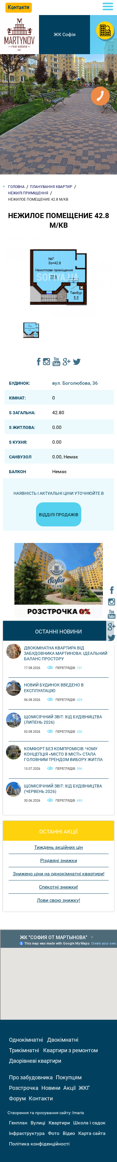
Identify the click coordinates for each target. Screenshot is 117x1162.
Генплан (18, 1123)
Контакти (41, 1098)
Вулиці (38, 1123)
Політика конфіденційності (39, 1144)
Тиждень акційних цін (58, 847)
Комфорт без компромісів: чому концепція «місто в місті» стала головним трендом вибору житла (63, 754)
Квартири (59, 1123)
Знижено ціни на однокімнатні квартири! (58, 874)
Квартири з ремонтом (70, 1050)
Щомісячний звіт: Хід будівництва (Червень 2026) (63, 789)
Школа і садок (89, 1123)
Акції (69, 1088)
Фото (53, 1133)
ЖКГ (84, 1088)
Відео (69, 1133)
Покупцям (69, 1077)
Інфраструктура (27, 1133)
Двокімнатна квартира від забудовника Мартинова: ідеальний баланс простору (65, 653)
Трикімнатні (24, 1050)
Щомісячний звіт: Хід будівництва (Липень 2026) (63, 719)
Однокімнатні (26, 1040)
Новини (50, 1088)
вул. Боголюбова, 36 (75, 383)
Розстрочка (23, 1088)
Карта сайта (92, 1133)
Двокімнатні (62, 1040)
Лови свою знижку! (58, 900)
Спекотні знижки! (58, 887)
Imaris (78, 1112)
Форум (17, 1098)
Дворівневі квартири (35, 1061)
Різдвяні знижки (58, 860)
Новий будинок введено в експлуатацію (54, 688)
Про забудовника (31, 1077)
